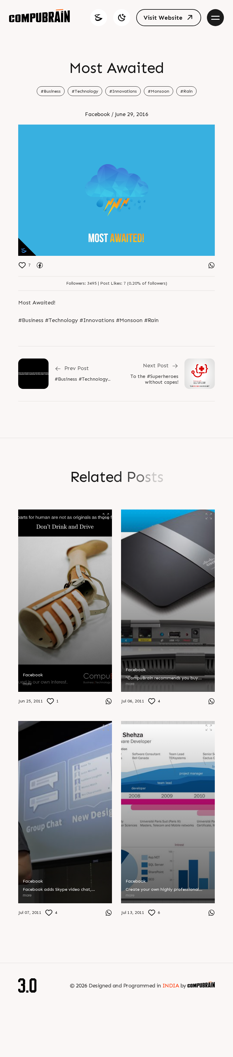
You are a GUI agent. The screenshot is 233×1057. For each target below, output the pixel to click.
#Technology (85, 91)
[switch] (121, 17)
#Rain (186, 91)
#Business (51, 91)
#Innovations (123, 91)
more (27, 683)
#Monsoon (158, 91)
